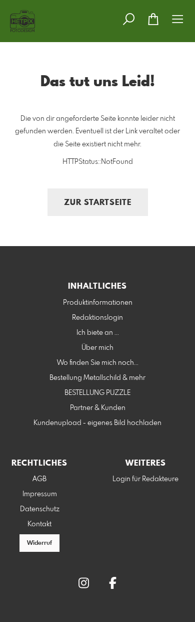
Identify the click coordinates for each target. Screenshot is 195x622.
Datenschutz (40, 509)
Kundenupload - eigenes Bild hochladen (98, 423)
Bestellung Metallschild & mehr (98, 377)
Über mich (98, 347)
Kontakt (40, 524)
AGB (39, 479)
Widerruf (39, 543)
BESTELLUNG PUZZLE (97, 392)
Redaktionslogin (97, 317)
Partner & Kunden (98, 407)
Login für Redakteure (145, 479)
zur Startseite (98, 202)
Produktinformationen (97, 302)
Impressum (39, 494)
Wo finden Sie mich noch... (97, 362)
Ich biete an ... (97, 332)
